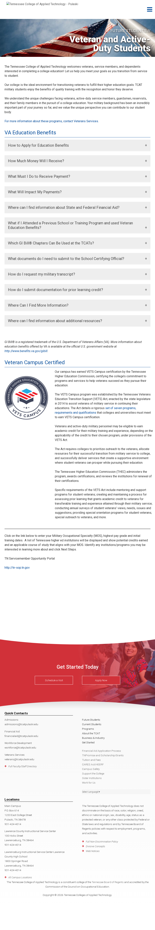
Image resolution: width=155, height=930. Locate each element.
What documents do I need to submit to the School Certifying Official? (66, 258)
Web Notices (93, 850)
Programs (88, 728)
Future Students (91, 719)
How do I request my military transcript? (41, 274)
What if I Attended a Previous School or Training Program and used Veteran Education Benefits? (70, 225)
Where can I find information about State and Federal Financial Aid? (63, 207)
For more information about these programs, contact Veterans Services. (52, 121)
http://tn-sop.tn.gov (17, 567)
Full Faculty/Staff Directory (22, 766)
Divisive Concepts (95, 846)
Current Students (91, 724)
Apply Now (101, 680)
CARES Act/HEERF (93, 764)
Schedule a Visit (54, 680)
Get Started (88, 742)
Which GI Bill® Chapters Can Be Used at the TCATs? (51, 243)
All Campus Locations (20, 877)
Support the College (93, 773)
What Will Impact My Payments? (35, 192)
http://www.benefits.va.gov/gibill (26, 351)
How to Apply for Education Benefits (38, 145)
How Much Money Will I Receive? (36, 161)
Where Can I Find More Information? (38, 305)
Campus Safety (91, 768)
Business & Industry (93, 737)
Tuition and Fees (91, 759)
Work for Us (88, 782)
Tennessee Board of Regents (108, 882)
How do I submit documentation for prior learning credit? (55, 289)
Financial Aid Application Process (101, 750)
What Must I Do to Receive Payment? (39, 176)
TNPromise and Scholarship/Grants (103, 755)
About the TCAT (91, 733)
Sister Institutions (92, 778)
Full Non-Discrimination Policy (102, 841)
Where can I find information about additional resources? (55, 321)
